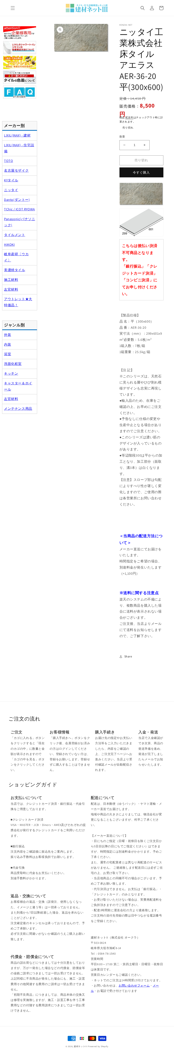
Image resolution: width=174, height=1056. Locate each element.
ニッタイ (11, 190)
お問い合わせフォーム (134, 985)
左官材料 (11, 289)
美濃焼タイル (14, 270)
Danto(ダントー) (17, 199)
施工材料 (11, 279)
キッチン (11, 373)
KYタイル (11, 180)
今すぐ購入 (141, 172)
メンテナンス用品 (18, 408)
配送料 (129, 117)
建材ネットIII (81, 1046)
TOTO (8, 161)
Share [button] (128, 656)
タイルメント (14, 235)
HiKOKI (9, 244)
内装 (7, 344)
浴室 (7, 354)
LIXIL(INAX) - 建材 (17, 135)
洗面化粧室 (13, 364)
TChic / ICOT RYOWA (19, 209)
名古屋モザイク (16, 170)
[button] (12, 8)
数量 (122, 136)
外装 (7, 335)
